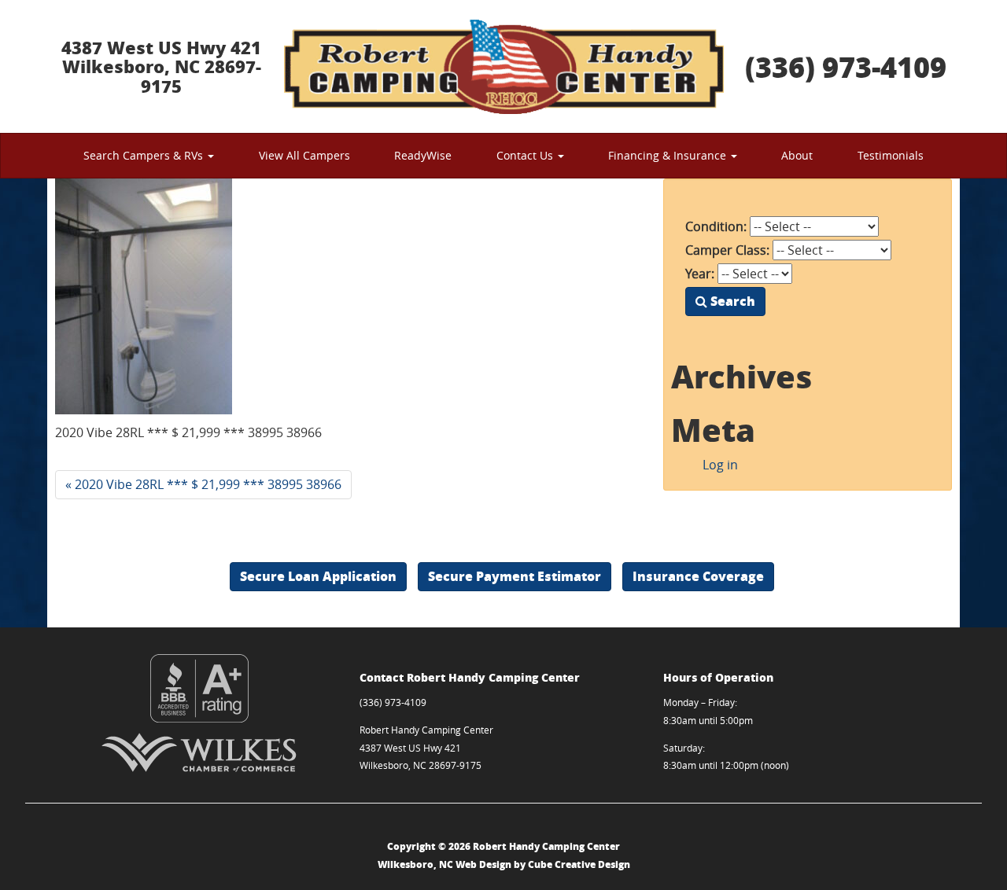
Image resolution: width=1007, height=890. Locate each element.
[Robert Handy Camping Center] (503, 66)
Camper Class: (727, 250)
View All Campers (304, 155)
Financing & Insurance (668, 155)
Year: (699, 273)
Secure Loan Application (318, 576)
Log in (720, 464)
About (797, 155)
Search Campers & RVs (144, 155)
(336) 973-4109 (845, 66)
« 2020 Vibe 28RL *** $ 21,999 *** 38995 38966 (203, 484)
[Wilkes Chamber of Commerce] (199, 752)
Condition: (716, 226)
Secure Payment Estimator (514, 576)
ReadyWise (423, 155)
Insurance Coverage (698, 576)
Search (731, 301)
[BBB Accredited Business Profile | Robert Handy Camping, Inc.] (199, 688)
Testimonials (891, 155)
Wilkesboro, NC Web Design (444, 864)
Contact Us (526, 155)
